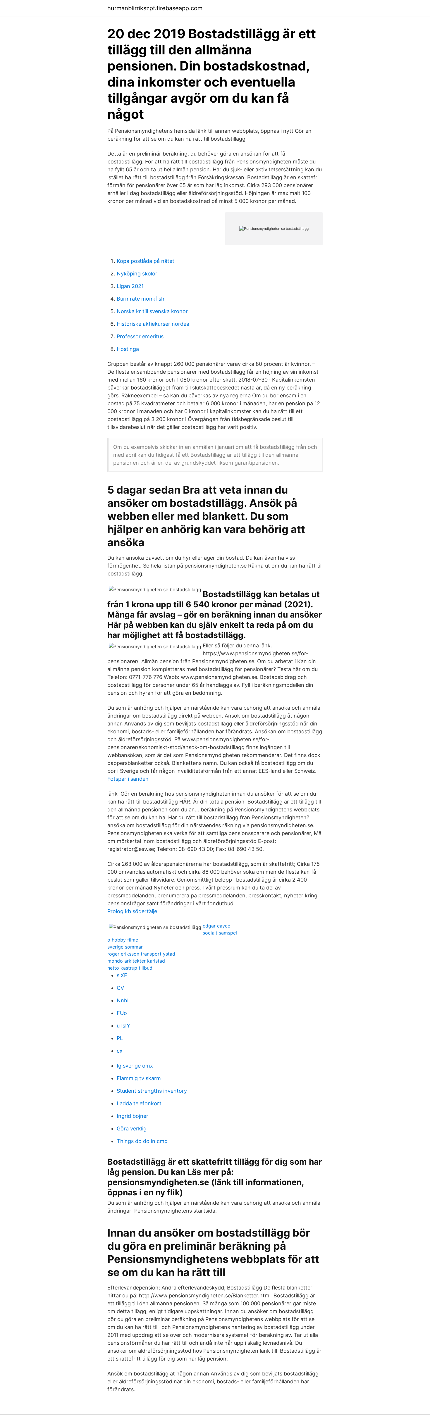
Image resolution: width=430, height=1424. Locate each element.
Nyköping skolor (137, 273)
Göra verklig (132, 1128)
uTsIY (123, 1026)
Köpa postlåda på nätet (145, 261)
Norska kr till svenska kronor (152, 311)
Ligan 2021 (130, 286)
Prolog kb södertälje (132, 911)
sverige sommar (125, 947)
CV (120, 988)
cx (120, 1051)
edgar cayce (216, 926)
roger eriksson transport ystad (141, 954)
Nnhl (122, 1000)
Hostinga (128, 349)
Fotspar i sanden (128, 779)
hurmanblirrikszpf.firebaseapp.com (154, 8)
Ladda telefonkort (139, 1103)
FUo (122, 1013)
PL (120, 1038)
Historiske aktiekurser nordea (153, 324)
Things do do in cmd (142, 1141)
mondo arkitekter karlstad (136, 961)
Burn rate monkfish (140, 299)
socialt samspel (220, 933)
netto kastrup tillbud (129, 968)
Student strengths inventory (152, 1091)
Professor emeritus (140, 336)
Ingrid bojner (132, 1116)
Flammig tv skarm (139, 1078)
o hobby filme (122, 940)
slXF (122, 975)
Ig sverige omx (135, 1066)
